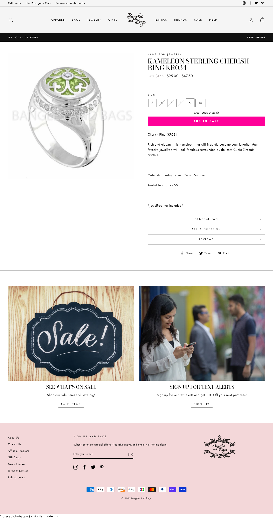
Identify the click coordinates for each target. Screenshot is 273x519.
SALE (198, 20)
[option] (136, 37)
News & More (16, 464)
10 (200, 103)
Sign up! (202, 404)
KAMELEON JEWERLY (165, 54)
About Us (13, 438)
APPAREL (58, 20)
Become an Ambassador (70, 3)
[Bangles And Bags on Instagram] (75, 467)
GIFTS (113, 20)
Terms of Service (18, 471)
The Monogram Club (38, 3)
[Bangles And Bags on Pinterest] (101, 467)
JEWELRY (94, 20)
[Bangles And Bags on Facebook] (84, 467)
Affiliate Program (18, 451)
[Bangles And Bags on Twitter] (93, 467)
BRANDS (180, 20)
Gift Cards (14, 3)
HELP (213, 20)
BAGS (76, 20)
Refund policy (16, 477)
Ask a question (206, 229)
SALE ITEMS (71, 404)
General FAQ (206, 219)
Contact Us (14, 444)
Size (151, 95)
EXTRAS (161, 20)
